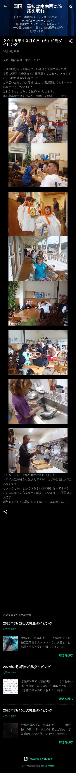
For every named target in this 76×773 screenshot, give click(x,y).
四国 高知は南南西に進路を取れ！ (38, 8)
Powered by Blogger (40, 758)
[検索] (71, 7)
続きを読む (66, 655)
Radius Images (47, 766)
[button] (71, 42)
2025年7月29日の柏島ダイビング (27, 623)
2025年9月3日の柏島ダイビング (27, 667)
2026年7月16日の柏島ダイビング (27, 710)
